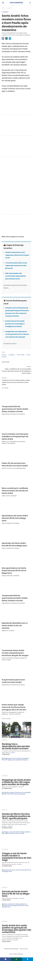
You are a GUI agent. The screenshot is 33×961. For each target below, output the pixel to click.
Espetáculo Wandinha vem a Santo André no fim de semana (15, 625)
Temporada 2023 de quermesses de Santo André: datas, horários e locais (15, 598)
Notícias (4, 739)
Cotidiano (9, 8)
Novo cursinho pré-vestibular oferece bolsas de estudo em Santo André (15, 490)
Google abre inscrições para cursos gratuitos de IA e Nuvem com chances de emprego (17, 334)
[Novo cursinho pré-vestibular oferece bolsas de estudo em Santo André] (15, 478)
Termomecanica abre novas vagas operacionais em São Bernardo (16, 265)
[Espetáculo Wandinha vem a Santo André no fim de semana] (15, 613)
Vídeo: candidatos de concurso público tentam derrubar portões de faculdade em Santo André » (16, 371)
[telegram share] (10, 38)
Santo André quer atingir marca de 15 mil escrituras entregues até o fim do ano (14, 707)
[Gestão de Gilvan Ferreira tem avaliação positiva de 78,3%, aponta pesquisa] (16, 800)
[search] (30, 3)
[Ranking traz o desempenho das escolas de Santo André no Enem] (16, 730)
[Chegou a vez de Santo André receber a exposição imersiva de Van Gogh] (16, 839)
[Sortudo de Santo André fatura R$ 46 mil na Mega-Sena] (16, 877)
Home (3, 8)
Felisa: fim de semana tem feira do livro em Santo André (15, 464)
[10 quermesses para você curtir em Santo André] (15, 670)
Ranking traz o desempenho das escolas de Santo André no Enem (16, 746)
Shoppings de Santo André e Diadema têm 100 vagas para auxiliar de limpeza (16, 782)
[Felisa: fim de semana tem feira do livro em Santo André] (15, 453)
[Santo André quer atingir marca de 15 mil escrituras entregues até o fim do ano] (15, 695)
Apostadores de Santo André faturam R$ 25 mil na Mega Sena (15, 518)
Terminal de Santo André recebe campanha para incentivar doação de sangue (15, 653)
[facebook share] (3, 38)
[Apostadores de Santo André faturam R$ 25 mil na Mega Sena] (15, 506)
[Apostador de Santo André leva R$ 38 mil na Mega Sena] (15, 533)
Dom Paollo (20, 355)
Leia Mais (12, 753)
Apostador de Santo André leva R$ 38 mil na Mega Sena (14, 544)
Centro (4, 355)
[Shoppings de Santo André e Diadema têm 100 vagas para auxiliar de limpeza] (16, 766)
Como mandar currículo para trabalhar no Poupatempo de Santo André (15, 436)
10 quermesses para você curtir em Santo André (13, 680)
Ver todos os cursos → (10, 343)
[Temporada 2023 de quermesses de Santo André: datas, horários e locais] (15, 586)
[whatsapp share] (6, 38)
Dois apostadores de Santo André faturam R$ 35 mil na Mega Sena (14, 570)
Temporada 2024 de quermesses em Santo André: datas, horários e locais (15, 409)
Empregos (5, 775)
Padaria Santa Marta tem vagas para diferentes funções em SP (17, 255)
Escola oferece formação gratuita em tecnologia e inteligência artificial (15, 323)
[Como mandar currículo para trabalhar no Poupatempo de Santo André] (15, 424)
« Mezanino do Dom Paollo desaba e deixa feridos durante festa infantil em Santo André (16, 382)
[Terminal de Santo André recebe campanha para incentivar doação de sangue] (15, 641)
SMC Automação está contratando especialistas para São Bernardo (15, 276)
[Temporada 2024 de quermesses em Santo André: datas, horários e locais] (15, 397)
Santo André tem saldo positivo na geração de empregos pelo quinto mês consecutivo (16, 929)
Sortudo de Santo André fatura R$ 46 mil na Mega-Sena (16, 893)
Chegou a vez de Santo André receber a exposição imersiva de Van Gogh (16, 857)
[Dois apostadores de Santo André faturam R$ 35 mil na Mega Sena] (15, 558)
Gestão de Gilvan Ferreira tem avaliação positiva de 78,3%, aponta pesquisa (16, 816)
